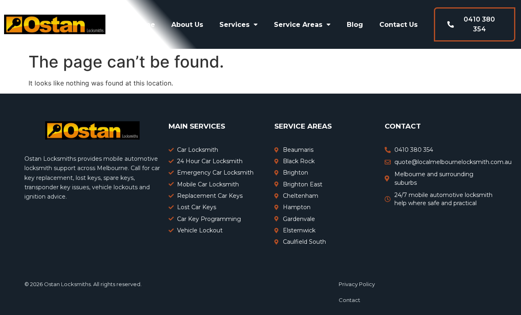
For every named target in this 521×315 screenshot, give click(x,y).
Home (144, 24)
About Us (187, 24)
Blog (355, 24)
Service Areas (298, 24)
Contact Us (398, 24)
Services (234, 24)
